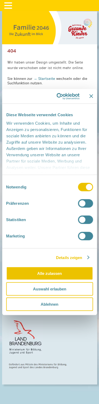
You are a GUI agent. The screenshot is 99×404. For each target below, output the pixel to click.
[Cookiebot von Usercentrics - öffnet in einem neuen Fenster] (59, 96)
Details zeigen (69, 257)
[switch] (85, 203)
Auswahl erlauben (49, 288)
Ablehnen (49, 304)
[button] (9, 6)
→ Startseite (45, 78)
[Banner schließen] (91, 96)
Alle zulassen (49, 273)
